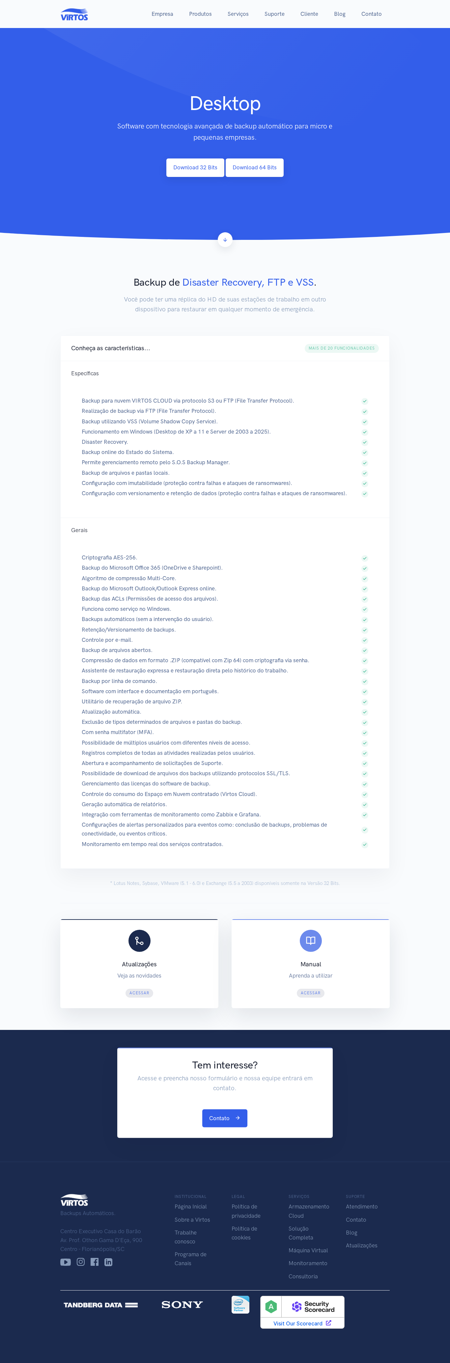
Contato (371, 14)
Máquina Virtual (308, 1250)
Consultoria (303, 1276)
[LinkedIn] (108, 1262)
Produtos (200, 14)
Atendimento (362, 1206)
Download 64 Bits (255, 167)
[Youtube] (65, 1262)
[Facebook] (94, 1262)
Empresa (162, 14)
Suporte (275, 14)
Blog (340, 14)
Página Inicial (191, 1206)
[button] (225, 348)
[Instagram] (81, 1262)
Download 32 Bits (195, 167)
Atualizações (362, 1245)
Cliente (309, 14)
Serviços (238, 14)
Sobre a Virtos (192, 1219)
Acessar (139, 993)
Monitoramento (308, 1263)
